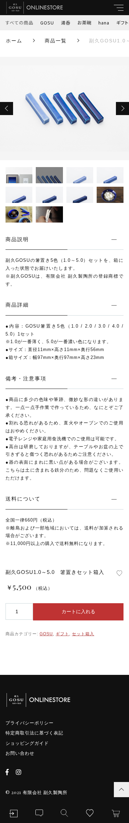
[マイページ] (13, 813)
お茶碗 (84, 22)
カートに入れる (78, 611)
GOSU (47, 22)
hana (103, 22)
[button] (6, 108)
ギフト (62, 633)
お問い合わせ (20, 753)
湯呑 (66, 22)
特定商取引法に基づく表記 (34, 732)
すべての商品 (19, 22)
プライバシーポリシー (30, 723)
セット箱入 (83, 633)
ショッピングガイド (27, 743)
